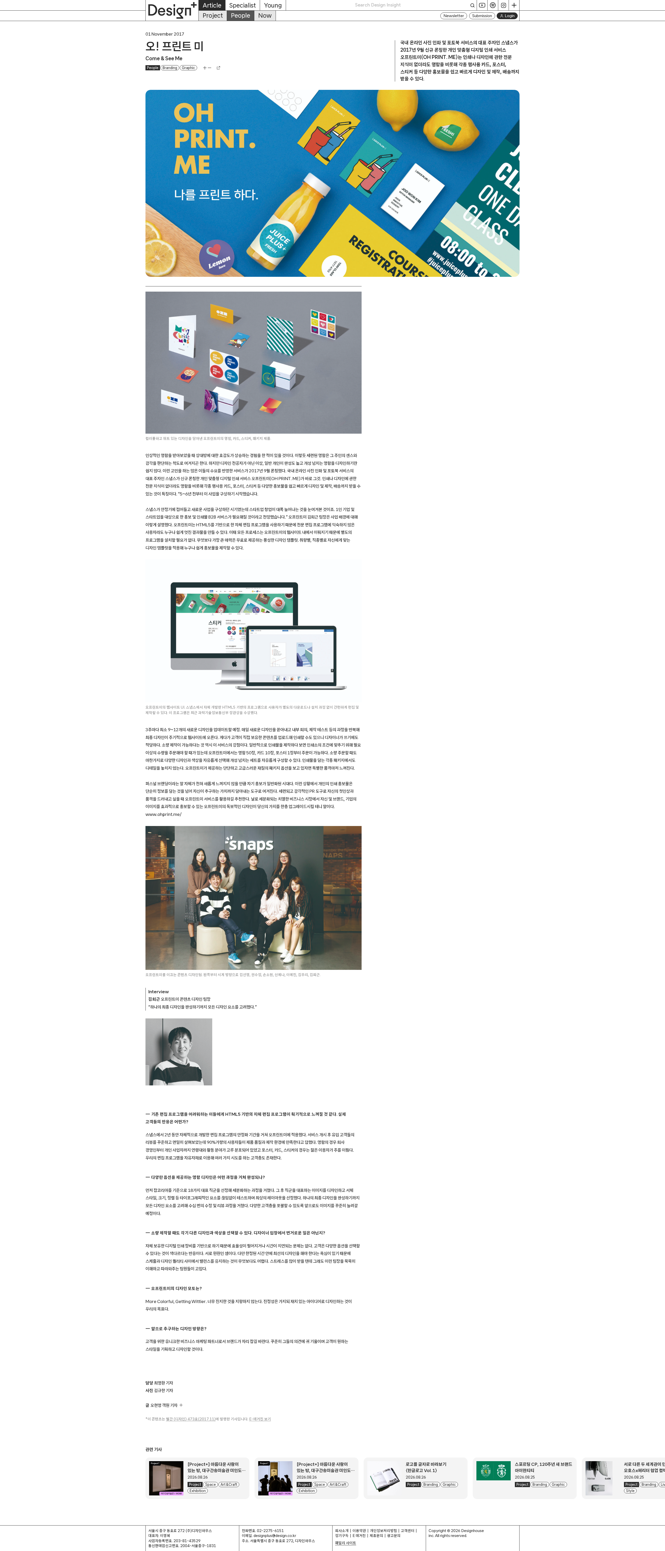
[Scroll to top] (660, 1544)
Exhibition (198, 1491)
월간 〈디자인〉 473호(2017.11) (191, 1419)
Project (213, 15)
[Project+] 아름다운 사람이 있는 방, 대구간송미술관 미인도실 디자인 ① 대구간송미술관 (326, 1470)
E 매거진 (359, 1535)
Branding (170, 68)
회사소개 (342, 1531)
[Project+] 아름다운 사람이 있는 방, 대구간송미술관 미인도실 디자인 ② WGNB (217, 1470)
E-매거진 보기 (260, 1419)
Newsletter (453, 16)
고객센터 (407, 1531)
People (240, 15)
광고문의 (394, 1535)
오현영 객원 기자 (163, 1405)
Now (265, 15)
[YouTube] (482, 5)
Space (210, 1484)
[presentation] (166, 1478)
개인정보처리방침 (383, 1531)
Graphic (188, 68)
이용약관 (359, 1531)
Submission (482, 16)
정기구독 (342, 1535)
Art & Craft (229, 1484)
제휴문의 (376, 1535)
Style (630, 1491)
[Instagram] (503, 5)
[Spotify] (493, 5)
